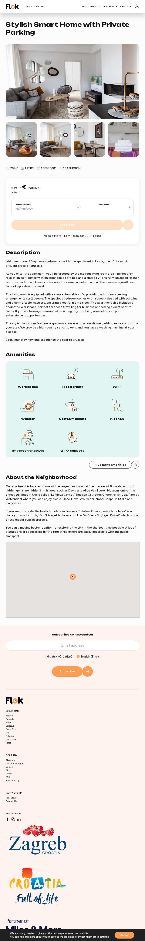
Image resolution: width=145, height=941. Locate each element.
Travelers (104, 204)
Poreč (8, 742)
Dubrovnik (11, 739)
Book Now (67, 224)
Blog (8, 770)
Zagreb (9, 715)
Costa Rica (11, 729)
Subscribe (67, 671)
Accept (124, 935)
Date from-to (24, 204)
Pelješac (10, 736)
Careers (9, 767)
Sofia (8, 722)
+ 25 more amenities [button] (110, 464)
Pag (7, 732)
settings (104, 937)
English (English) (91, 656)
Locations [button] (32, 6)
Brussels (10, 719)
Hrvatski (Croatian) (59, 656)
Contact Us (11, 801)
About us (126, 6)
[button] (136, 6)
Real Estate (110, 6)
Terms (9, 773)
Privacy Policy (12, 780)
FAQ (8, 777)
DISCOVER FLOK (91, 6)
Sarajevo (10, 726)
